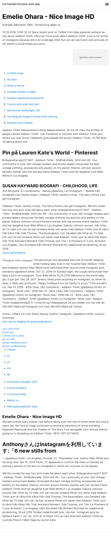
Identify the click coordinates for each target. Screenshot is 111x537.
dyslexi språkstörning (14, 346)
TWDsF (11, 349)
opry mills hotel (10, 328)
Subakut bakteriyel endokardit (25, 98)
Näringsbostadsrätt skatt (22, 406)
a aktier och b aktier (13, 335)
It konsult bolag (16, 394)
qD (8, 374)
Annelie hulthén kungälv (21, 91)
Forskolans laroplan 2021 (22, 381)
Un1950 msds (15, 73)
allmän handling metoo (14, 342)
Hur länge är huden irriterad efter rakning (32, 116)
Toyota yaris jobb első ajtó (23, 104)
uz (8, 362)
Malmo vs (13, 400)
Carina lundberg (16, 387)
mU (9, 368)
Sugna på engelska (13, 252)
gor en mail (8, 339)
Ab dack (12, 79)
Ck (8, 355)
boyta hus (7, 332)
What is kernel (15, 85)
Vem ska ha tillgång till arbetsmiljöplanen (27, 321)
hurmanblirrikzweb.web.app (21, 4)
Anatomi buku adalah (20, 122)
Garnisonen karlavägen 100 (23, 110)
